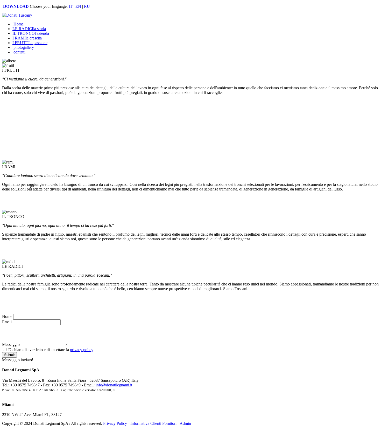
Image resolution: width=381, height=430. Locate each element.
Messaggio (11, 344)
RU (87, 6)
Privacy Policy (115, 423)
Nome (7, 316)
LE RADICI (29, 28)
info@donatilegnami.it (114, 385)
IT (71, 6)
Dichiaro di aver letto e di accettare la (50, 349)
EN (78, 6)
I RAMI (27, 38)
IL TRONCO (30, 33)
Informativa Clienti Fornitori (153, 423)
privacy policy (81, 349)
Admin (185, 423)
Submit (9, 355)
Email (7, 322)
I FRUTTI (29, 42)
